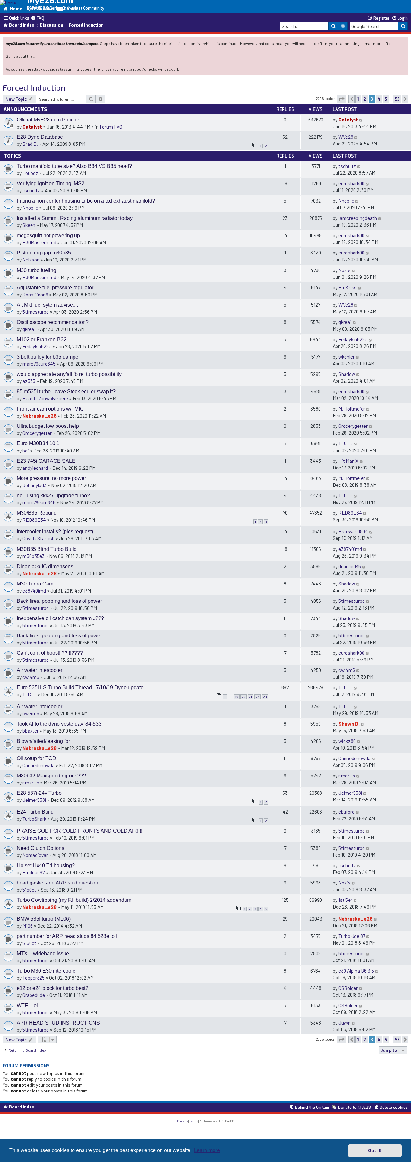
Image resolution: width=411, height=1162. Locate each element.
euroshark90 (351, 183)
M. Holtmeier (351, 408)
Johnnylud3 (34, 485)
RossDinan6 (35, 294)
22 (257, 697)
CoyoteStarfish (38, 538)
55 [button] (397, 99)
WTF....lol (27, 1005)
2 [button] (364, 99)
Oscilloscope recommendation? (53, 322)
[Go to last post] (361, 119)
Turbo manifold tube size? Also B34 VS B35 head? (74, 166)
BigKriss (347, 287)
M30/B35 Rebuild (37, 513)
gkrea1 (29, 329)
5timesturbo (35, 312)
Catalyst (32, 126)
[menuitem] (37, 18)
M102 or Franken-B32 (41, 339)
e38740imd (350, 549)
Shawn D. (349, 723)
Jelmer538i (34, 800)
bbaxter (30, 730)
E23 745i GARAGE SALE (46, 461)
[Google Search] (403, 26)
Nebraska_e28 (39, 415)
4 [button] (379, 99)
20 (243, 697)
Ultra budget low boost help (48, 426)
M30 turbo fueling (36, 270)
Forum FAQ (111, 126)
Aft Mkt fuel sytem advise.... (47, 305)
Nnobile (30, 207)
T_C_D (345, 443)
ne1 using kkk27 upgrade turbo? (53, 495)
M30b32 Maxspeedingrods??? (51, 775)
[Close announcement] (404, 41)
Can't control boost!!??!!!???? (50, 653)
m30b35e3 (33, 556)
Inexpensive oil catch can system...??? (60, 618)
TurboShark (34, 819)
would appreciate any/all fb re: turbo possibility (69, 374)
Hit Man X (348, 461)
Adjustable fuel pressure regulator (55, 287)
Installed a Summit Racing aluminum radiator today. (75, 218)
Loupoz (30, 173)
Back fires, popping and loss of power (59, 601)
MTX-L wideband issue (43, 953)
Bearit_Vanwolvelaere (45, 398)
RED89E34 (34, 520)
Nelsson (30, 259)
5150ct (29, 889)
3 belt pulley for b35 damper (48, 357)
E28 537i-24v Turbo (39, 793)
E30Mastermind (39, 242)
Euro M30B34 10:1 (38, 443)
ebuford (346, 812)
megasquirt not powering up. (49, 235)
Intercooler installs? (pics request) (55, 531)
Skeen (28, 225)
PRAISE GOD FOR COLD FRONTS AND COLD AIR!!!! (79, 831)
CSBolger (348, 988)
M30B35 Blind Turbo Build (47, 549)
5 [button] (386, 99)
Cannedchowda (38, 765)
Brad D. (30, 144)
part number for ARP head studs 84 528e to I (67, 936)
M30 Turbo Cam (35, 583)
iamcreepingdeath (357, 218)
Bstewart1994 (353, 531)
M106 (27, 926)
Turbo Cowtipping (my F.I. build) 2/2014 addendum (74, 900)
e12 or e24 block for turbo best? (52, 988)
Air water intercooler (39, 670)
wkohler (346, 356)
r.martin (30, 782)
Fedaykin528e (36, 346)
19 (236, 697)
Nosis (344, 270)
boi (25, 450)
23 (265, 697)
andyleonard (35, 468)
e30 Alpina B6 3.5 (356, 970)
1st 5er (345, 900)
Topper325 (33, 978)
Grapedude (33, 995)
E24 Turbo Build (35, 812)
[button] (341, 99)
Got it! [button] (375, 1150)
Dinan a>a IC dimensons (45, 566)
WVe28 (345, 137)
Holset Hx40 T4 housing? (46, 865)
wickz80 (347, 741)
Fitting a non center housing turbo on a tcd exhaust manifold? (86, 200)
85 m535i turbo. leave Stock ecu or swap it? (66, 391)
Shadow (346, 374)
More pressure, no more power (51, 478)
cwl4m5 (30, 677)
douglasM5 (349, 566)
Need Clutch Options (40, 848)
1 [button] (358, 99)
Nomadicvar (35, 855)
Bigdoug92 (33, 872)
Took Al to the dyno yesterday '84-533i (60, 723)
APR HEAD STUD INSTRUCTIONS (58, 1022)
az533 (28, 381)
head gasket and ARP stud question (57, 882)
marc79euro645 (39, 364)
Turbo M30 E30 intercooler (47, 971)
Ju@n (344, 1022)
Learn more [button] (207, 1150)
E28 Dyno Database (40, 137)
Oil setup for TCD (36, 758)
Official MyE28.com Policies (48, 119)
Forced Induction (34, 87)
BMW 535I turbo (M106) (44, 919)
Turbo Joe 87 (351, 936)
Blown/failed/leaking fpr (43, 741)
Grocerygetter (37, 433)
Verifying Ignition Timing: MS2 (50, 183)
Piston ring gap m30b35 (44, 252)
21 (250, 697)
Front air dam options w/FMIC (50, 408)
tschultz (347, 166)
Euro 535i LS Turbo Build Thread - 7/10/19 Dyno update (80, 687)
